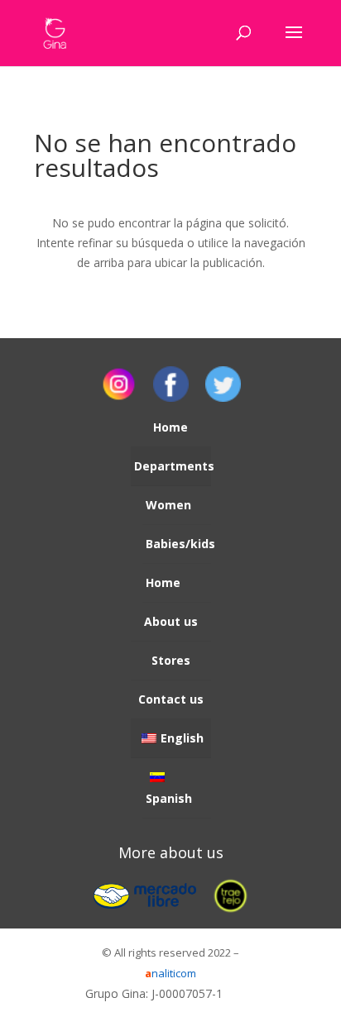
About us (171, 621)
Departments (172, 466)
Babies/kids (178, 543)
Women (168, 505)
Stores (170, 660)
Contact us (171, 699)
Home (170, 427)
